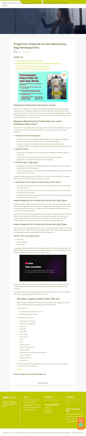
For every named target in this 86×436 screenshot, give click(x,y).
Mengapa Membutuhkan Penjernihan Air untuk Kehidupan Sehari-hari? (39, 63)
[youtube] (67, 403)
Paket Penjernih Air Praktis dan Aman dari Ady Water (33, 68)
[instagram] (75, 400)
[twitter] (71, 400)
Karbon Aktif (48, 412)
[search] (76, 6)
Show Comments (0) (43, 383)
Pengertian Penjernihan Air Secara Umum (29, 61)
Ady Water (48, 408)
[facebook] (67, 400)
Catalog (19, 369)
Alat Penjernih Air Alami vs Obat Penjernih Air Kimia (33, 66)
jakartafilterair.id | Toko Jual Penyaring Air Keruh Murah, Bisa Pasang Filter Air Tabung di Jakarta (42, 432)
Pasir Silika (48, 410)
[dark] (79, 6)
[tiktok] (79, 400)
